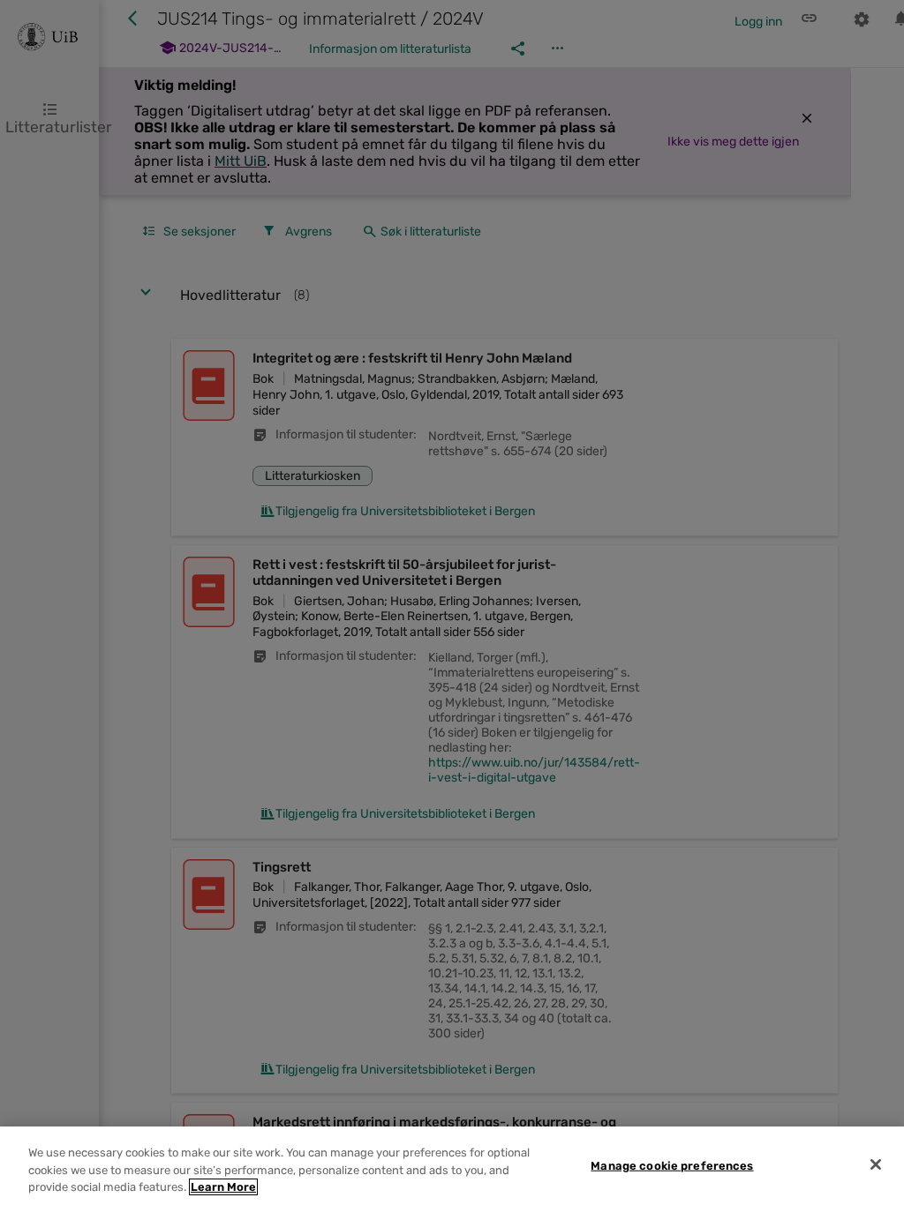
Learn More (223, 1187)
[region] (452, 1165)
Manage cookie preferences (672, 1164)
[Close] (875, 1164)
